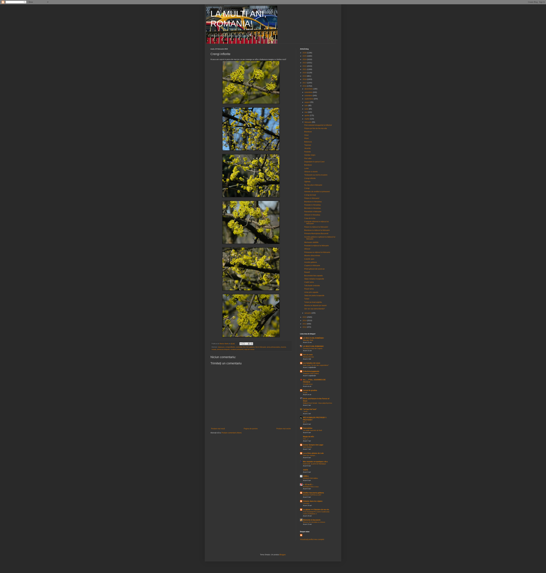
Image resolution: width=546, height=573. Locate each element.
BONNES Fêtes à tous (311, 487)
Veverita (307, 148)
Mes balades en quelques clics (315, 462)
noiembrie (309, 92)
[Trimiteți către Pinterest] (251, 343)
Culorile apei (309, 259)
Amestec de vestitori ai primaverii (317, 192)
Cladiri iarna (309, 282)
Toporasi (307, 145)
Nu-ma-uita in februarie (313, 185)
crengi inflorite (230, 347)
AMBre (306, 476)
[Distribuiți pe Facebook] (249, 343)
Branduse (308, 132)
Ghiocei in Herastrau (312, 215)
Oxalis (305, 392)
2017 (305, 83)
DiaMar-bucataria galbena (313, 493)
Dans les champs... (309, 455)
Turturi (306, 299)
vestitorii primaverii (236, 349)
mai (306, 112)
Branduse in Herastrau (313, 202)
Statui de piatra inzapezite (314, 296)
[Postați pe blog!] (243, 343)
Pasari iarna (309, 289)
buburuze (221, 347)
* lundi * (305, 411)
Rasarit (307, 272)
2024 (305, 59)
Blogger (283, 555)
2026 (305, 53)
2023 (305, 63)
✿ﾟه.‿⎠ (305, 439)
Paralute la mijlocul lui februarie (316, 246)
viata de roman (249, 349)
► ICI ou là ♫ (308, 485)
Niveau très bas (308, 357)
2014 (305, 321)
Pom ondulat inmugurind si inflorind (318, 125)
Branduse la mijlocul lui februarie (317, 230)
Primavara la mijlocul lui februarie (317, 252)
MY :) (305, 422)
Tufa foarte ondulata (312, 286)
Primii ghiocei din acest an (314, 269)
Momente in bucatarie (311, 520)
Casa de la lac (309, 218)
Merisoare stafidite (311, 242)
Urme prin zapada (311, 292)
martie (307, 119)
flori (244, 347)
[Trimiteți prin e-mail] (240, 343)
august (307, 102)
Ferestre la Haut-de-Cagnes (312, 348)
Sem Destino (307, 447)
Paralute (307, 152)
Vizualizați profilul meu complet (312, 539)
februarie (308, 122)
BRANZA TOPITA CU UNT (312, 495)
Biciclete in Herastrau (312, 208)
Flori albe (308, 158)
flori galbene (250, 347)
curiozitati (239, 347)
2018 (305, 79)
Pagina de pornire (251, 429)
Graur (306, 135)
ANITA (305, 470)
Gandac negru (309, 155)
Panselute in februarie (312, 212)
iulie (306, 106)
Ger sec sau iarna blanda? (314, 309)
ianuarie (308, 313)
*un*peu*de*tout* (310, 409)
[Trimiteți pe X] (246, 343)
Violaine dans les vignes (312, 501)
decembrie (309, 89)
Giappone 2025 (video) (311, 373)
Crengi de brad (310, 195)
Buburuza (308, 142)
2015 (305, 317)
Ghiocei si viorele (311, 172)
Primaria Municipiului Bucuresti (316, 234)
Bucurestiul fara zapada (313, 276)
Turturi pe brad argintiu (313, 302)
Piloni (306, 138)
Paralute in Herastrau (312, 205)
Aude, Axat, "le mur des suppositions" (316, 365)
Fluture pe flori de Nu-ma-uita (315, 128)
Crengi (307, 188)
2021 (305, 69)
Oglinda (307, 182)
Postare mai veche (283, 429)
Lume (306, 168)
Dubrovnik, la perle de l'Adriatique (314, 464)
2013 (305, 324)
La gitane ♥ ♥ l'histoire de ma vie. (316, 510)
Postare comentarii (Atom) (232, 433)
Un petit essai (307, 384)
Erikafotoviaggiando (311, 371)
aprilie (307, 115)
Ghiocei (307, 249)
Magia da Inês (308, 437)
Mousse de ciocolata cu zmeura (314, 522)
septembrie (309, 99)
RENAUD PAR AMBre (310, 478)
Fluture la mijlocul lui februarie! (316, 227)
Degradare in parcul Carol (314, 162)
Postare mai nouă (218, 429)
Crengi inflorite (310, 178)
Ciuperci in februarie (312, 266)
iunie (307, 109)
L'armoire (306, 503)
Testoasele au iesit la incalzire (315, 175)
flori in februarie (261, 347)
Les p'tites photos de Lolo (313, 453)
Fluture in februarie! (311, 198)
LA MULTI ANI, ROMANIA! (313, 346)
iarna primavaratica (273, 347)
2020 (305, 73)
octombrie (309, 96)
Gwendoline (307, 428)
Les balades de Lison (311, 363)
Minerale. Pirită (308, 340)
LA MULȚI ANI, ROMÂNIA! (313, 338)
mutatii (214, 349)
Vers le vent (308, 355)
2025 (305, 56)
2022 (305, 66)
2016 (305, 86)
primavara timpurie (223, 349)
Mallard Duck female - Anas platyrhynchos (317, 403)
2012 (305, 327)
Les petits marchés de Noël (312, 430)
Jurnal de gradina (310, 390)
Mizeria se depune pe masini (315, 305)
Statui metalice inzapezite (314, 279)
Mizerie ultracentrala (312, 256)
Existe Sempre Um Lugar (313, 445)
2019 (305, 76)
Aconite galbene (310, 262)
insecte (283, 347)
